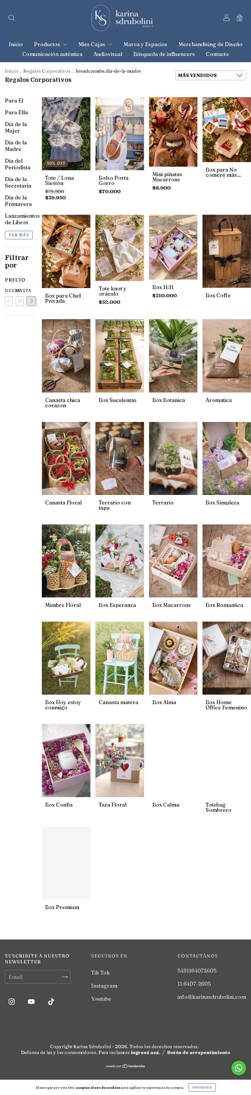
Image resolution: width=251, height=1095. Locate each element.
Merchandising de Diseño (210, 44)
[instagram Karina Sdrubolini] (12, 1001)
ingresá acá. (145, 1052)
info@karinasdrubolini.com (211, 997)
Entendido (202, 1087)
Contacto (217, 54)
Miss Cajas (92, 44)
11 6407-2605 (194, 983)
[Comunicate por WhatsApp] (238, 1068)
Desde (9, 290)
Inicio (16, 44)
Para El (14, 100)
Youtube (101, 998)
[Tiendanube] (125, 1066)
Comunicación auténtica (52, 54)
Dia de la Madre (16, 145)
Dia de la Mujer (16, 127)
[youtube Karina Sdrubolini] (32, 1001)
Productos (47, 44)
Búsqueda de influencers (164, 54)
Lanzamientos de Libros (22, 219)
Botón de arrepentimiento (198, 1052)
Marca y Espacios (145, 44)
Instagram (104, 985)
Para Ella (16, 112)
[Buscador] (11, 18)
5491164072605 (196, 970)
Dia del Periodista (17, 164)
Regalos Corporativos (47, 71)
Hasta (20, 290)
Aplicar (31, 301)
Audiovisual (107, 54)
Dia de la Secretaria (18, 182)
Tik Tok (100, 972)
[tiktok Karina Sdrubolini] (51, 1001)
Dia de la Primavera (18, 200)
